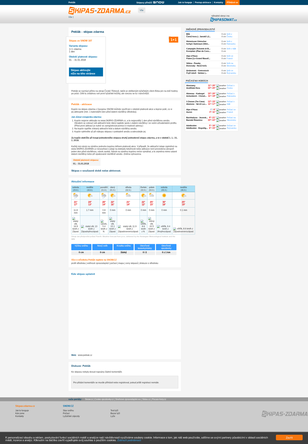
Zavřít (289, 437)
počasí (113, 263)
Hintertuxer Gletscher (196, 41)
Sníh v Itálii (231, 49)
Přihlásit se (232, 2)
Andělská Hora (193, 88)
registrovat (124, 382)
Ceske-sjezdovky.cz (104, 399)
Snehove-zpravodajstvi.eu (128, 399)
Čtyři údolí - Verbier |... (196, 73)
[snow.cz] (158, 2)
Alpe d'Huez (192, 56)
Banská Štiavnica (194, 120)
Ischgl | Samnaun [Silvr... (197, 44)
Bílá (188, 34)
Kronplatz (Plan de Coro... (198, 51)
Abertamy (190, 85)
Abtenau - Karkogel (195, 93)
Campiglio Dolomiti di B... (198, 49)
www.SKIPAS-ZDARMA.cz (113, 120)
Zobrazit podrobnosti (129, 440)
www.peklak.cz (85, 355)
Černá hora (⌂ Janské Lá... (198, 36)
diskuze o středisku (149, 263)
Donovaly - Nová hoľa (196, 66)
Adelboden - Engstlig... (197, 128)
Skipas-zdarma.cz (25, 406)
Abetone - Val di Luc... (196, 104)
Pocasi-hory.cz (159, 399)
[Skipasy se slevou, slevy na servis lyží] (223, 21)
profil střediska (78, 263)
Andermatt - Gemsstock (197, 70)
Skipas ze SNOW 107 (80, 40)
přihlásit (109, 382)
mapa (121, 263)
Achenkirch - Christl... (196, 96)
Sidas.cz (146, 399)
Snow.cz (89, 399)
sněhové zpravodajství (98, 263)
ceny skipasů (131, 263)
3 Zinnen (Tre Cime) (195, 101)
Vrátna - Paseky (193, 63)
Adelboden (191, 125)
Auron (189, 112)
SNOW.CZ (112, 260)
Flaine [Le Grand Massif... (198, 58)
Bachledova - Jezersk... (197, 117)
